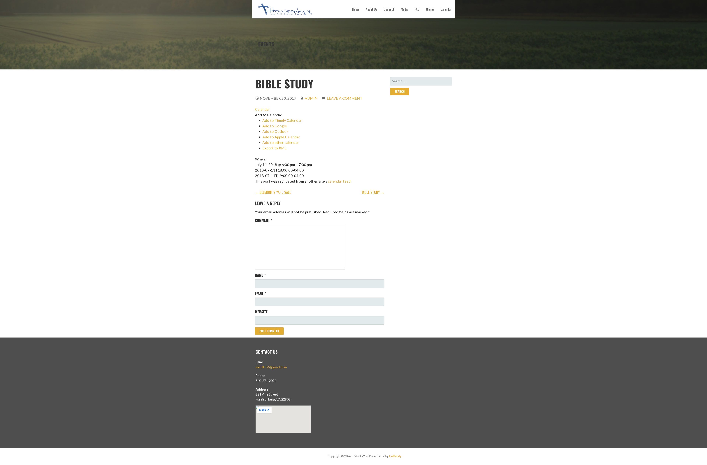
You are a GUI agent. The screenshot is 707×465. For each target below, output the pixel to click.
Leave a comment (344, 98)
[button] (268, 115)
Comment (263, 220)
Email (260, 293)
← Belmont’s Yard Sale (273, 192)
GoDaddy (395, 456)
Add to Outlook (275, 131)
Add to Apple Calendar (281, 137)
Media (404, 9)
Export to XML (274, 148)
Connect (389, 9)
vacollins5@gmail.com (271, 367)
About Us (371, 9)
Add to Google (274, 126)
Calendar (445, 9)
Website (261, 311)
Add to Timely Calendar (282, 120)
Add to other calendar (280, 142)
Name (260, 275)
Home (355, 9)
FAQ (417, 9)
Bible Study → (373, 192)
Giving (430, 9)
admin (311, 98)
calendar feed (339, 181)
